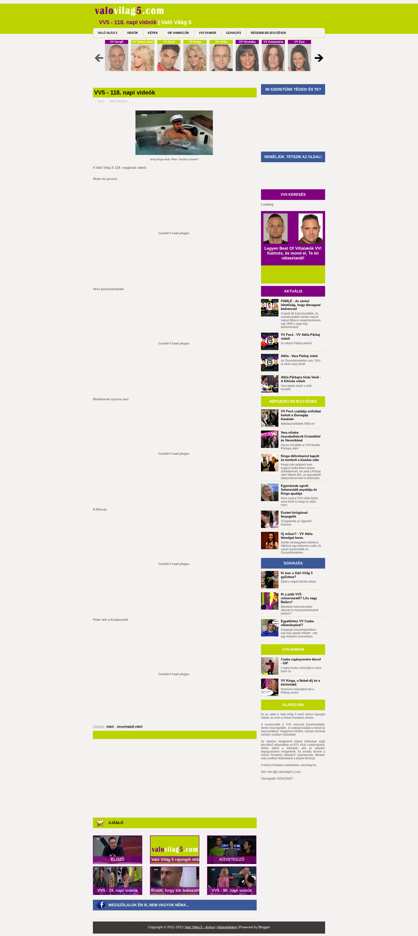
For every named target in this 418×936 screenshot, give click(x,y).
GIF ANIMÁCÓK (178, 33)
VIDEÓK (132, 33)
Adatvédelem (227, 927)
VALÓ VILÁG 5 (107, 33)
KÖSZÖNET (285, 778)
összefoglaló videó (129, 726)
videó (110, 726)
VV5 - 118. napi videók (124, 92)
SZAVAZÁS (233, 33)
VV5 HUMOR (207, 33)
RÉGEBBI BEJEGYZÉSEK (268, 33)
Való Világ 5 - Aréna (200, 927)
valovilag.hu (308, 765)
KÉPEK (153, 33)
